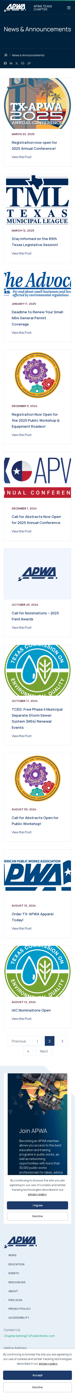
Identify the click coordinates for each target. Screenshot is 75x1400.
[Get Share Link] (29, 63)
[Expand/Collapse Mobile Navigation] (69, 8)
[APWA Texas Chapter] (15, 8)
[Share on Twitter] (16, 63)
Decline (37, 1387)
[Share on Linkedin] (11, 63)
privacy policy (48, 1364)
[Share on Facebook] (5, 63)
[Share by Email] (22, 63)
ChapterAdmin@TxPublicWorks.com (29, 1336)
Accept (37, 1375)
